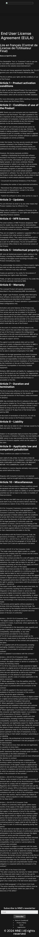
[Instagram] (14, 901)
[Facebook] (25, 901)
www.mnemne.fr (19, 123)
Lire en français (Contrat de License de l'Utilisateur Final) (19, 48)
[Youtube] (19, 901)
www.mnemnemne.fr (22, 334)
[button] (19, 14)
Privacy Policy (19, 101)
